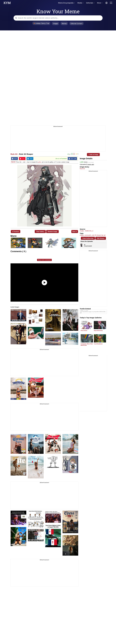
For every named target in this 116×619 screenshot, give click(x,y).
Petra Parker (84, 330)
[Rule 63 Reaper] (44, 195)
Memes (64, 23)
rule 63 (94, 235)
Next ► (74, 231)
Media (80, 3)
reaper (82, 235)
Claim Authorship (87, 238)
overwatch (88, 235)
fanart (99, 235)
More (99, 3)
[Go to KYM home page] (7, 3)
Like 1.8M (73, 158)
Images (55, 23)
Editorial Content (76, 23)
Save (23, 158)
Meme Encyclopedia (66, 3)
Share (15, 158)
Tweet (30, 158)
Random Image (52, 231)
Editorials (90, 3)
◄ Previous (15, 231)
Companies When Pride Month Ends (87, 344)
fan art (103, 235)
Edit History (100, 238)
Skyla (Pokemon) (98, 330)
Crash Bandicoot (98, 344)
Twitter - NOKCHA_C (86, 231)
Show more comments (44, 260)
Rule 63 (14, 154)
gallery (39, 162)
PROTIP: (13, 162)
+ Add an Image (93, 154)
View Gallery (40, 231)
